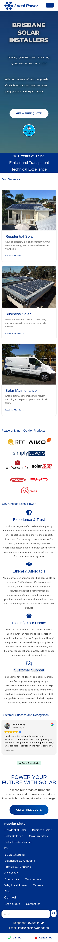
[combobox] (25, 914)
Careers (38, 885)
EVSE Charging (14, 854)
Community (11, 879)
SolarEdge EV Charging (19, 860)
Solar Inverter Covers (18, 842)
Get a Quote (12, 903)
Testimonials (33, 879)
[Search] (54, 913)
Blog (7, 891)
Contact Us (33, 903)
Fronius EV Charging (17, 866)
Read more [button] (9, 750)
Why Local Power (15, 885)
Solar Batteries (13, 836)
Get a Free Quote (29, 113)
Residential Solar (15, 830)
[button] (49, 5)
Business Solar (41, 830)
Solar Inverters (38, 836)
